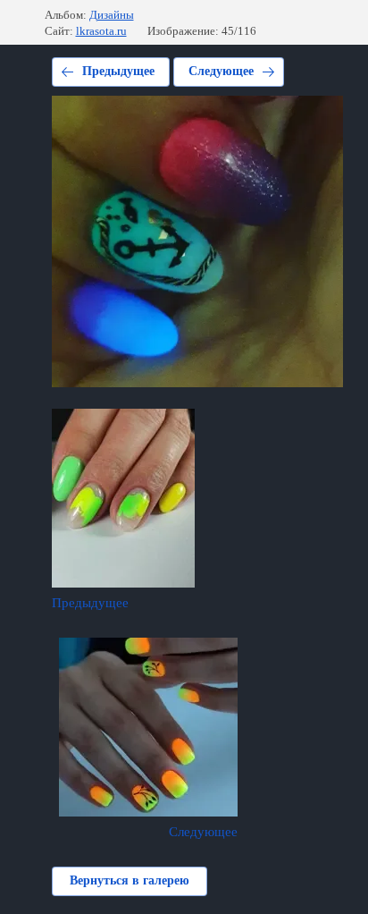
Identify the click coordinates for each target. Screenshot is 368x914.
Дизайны (111, 14)
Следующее (221, 71)
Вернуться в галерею (129, 880)
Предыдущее (118, 71)
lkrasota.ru (101, 31)
